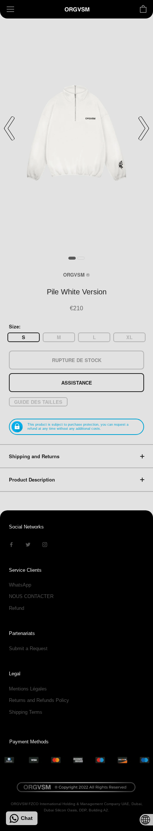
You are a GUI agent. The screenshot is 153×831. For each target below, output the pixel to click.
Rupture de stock (76, 360)
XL (129, 337)
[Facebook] (11, 544)
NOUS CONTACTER (31, 596)
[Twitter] (28, 544)
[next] (143, 128)
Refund (16, 608)
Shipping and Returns (34, 456)
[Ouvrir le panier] (143, 9)
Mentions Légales (28, 689)
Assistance (76, 382)
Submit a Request (28, 648)
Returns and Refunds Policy (39, 700)
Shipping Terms (25, 712)
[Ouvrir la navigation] (10, 9)
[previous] (9, 128)
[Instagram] (44, 544)
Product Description (32, 479)
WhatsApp (20, 585)
